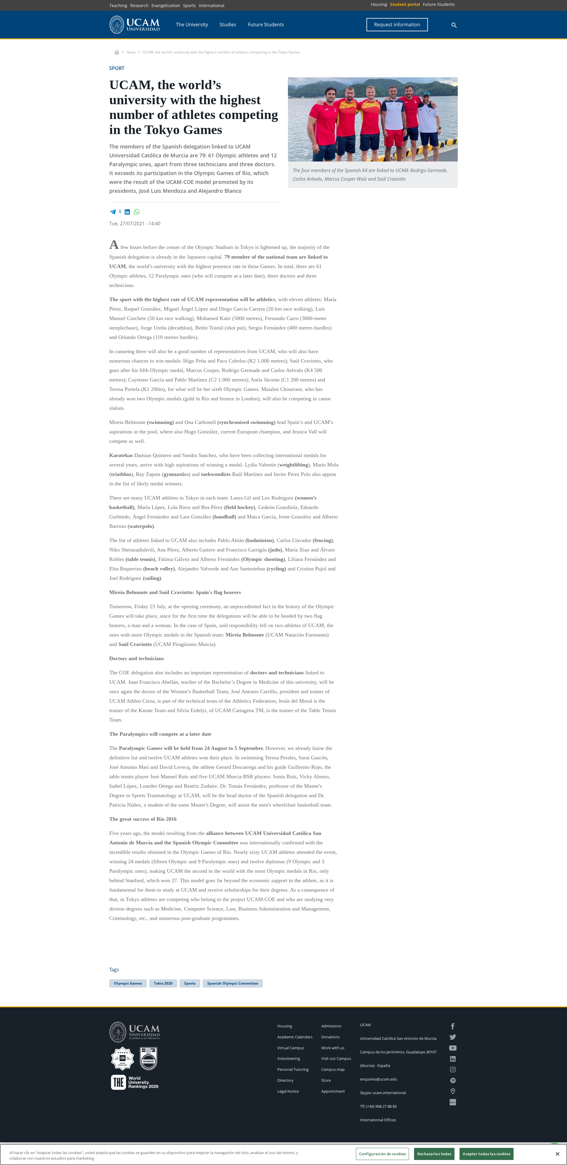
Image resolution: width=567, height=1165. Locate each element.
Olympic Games (128, 983)
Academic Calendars (294, 1037)
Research (139, 5)
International (211, 5)
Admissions (331, 1026)
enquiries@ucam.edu (378, 1079)
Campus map (333, 1069)
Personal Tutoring (293, 1069)
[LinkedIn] (127, 211)
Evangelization (165, 5)
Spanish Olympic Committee (232, 983)
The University (192, 24)
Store (326, 1080)
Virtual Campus (290, 1047)
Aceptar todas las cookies (486, 1153)
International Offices (378, 1119)
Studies (228, 24)
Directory (285, 1080)
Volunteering (288, 1058)
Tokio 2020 (163, 983)
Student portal (405, 4)
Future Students (439, 4)
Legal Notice (288, 1091)
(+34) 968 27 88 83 (381, 1106)
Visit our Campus (336, 1058)
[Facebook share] (112, 211)
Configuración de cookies (382, 1153)
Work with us (332, 1047)
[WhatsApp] (136, 211)
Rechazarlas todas (434, 1153)
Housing (379, 4)
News (131, 52)
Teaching (118, 5)
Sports (189, 5)
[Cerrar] (557, 1153)
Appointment (333, 1091)
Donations (330, 1037)
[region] (283, 1154)
